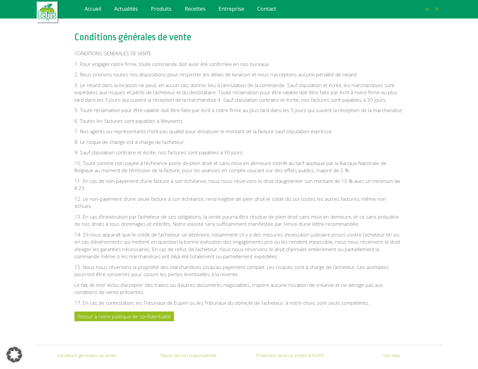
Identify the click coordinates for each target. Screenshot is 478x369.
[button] (14, 354)
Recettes (195, 8)
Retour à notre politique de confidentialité (124, 316)
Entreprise (231, 8)
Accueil (93, 8)
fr (437, 9)
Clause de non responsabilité (188, 355)
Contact (266, 8)
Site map (391, 355)
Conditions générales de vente (86, 355)
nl (427, 9)
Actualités (126, 8)
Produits (161, 8)
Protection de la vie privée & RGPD (290, 355)
